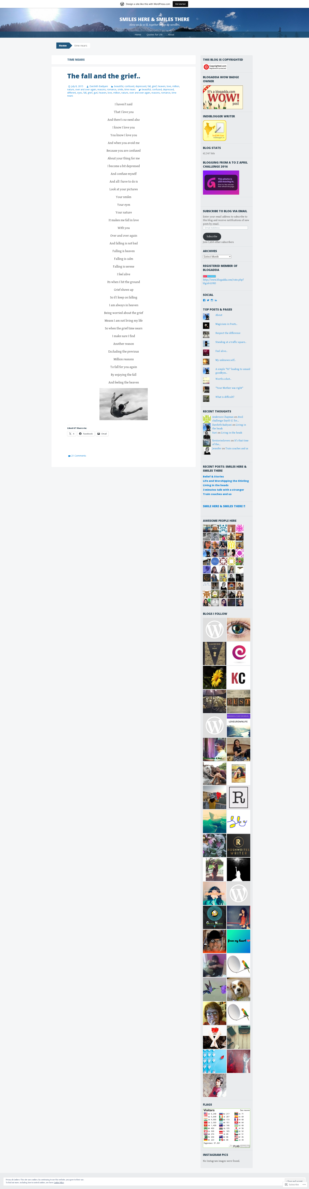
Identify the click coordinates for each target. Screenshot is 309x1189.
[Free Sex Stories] (214, 629)
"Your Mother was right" (229, 388)
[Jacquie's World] (238, 989)
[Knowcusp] (238, 677)
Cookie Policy (59, 1183)
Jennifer (216, 448)
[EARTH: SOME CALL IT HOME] (214, 749)
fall (149, 86)
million (175, 86)
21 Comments (78, 455)
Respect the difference (227, 333)
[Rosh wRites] (238, 845)
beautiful (118, 86)
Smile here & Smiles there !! (224, 506)
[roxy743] (238, 749)
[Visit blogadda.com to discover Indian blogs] (209, 276)
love (169, 86)
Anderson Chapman (223, 417)
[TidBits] (214, 821)
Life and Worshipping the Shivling (226, 481)
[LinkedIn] (216, 300)
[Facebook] (204, 300)
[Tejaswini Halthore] (238, 917)
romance (111, 89)
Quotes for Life (155, 34)
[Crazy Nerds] (214, 917)
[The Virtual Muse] (214, 869)
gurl (96, 92)
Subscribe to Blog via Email (225, 211)
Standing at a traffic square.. (230, 342)
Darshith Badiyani (98, 86)
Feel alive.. (221, 351)
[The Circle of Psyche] (214, 725)
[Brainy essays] (214, 845)
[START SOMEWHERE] (238, 773)
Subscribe (212, 236)
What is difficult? (224, 397)
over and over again (85, 89)
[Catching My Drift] (214, 1013)
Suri (214, 432)
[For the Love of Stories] (214, 653)
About (171, 34)
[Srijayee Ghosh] (214, 677)
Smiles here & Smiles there (154, 19)
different (71, 92)
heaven (161, 86)
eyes (79, 92)
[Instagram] (212, 300)
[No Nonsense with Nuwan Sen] (214, 941)
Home (138, 34)
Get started (180, 4)
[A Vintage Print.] (238, 701)
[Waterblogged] (214, 1037)
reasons (101, 89)
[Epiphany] (238, 653)
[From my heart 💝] (238, 941)
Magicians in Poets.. (226, 324)
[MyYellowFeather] (214, 893)
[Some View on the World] (238, 629)
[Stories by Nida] (214, 701)
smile (120, 89)
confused (129, 86)
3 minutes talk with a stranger (223, 489)
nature (70, 89)
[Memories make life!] (238, 1037)
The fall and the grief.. (103, 75)
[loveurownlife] (238, 725)
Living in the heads (231, 432)
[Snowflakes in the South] (214, 989)
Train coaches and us (236, 448)
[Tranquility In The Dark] (214, 773)
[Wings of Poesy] (214, 1061)
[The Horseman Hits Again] (214, 965)
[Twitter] (208, 300)
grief (154, 86)
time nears (130, 89)
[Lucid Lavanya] (214, 797)
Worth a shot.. (223, 379)
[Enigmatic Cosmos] (238, 869)
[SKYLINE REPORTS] (238, 965)
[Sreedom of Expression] (238, 821)
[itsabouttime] (238, 893)
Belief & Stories (213, 476)
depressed (141, 86)
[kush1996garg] (214, 1085)
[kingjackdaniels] (238, 1061)
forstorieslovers (221, 440)
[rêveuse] (238, 797)
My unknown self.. (225, 360)
